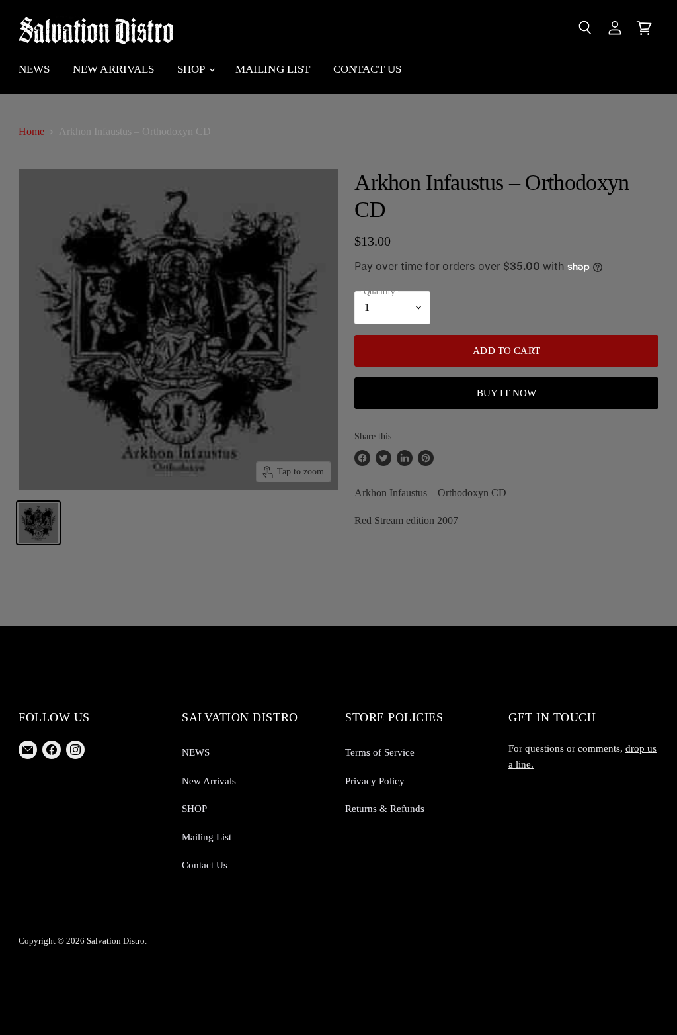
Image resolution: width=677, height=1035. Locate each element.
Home (31, 131)
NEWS (34, 69)
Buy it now (507, 392)
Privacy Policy (375, 781)
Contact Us (367, 69)
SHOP (192, 69)
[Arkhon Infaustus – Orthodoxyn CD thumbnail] (38, 523)
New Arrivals (114, 69)
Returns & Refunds (384, 808)
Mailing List (273, 69)
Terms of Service (380, 752)
